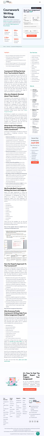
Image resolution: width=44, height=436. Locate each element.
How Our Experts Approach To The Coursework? (16, 63)
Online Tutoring (35, 57)
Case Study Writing (36, 79)
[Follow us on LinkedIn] (37, 421)
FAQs (11, 407)
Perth (24, 402)
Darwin (24, 409)
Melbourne (25, 413)
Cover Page (5, 417)
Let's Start (35, 162)
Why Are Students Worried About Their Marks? (15, 55)
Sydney (24, 400)
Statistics (18, 416)
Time (36, 19)
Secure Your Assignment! (30, 389)
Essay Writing (34, 60)
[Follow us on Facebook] (30, 421)
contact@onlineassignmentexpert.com (35, 415)
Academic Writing (35, 59)
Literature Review (35, 81)
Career (11, 416)
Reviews (11, 411)
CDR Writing (34, 71)
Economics (18, 411)
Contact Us (12, 403)
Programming (18, 413)
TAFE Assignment (35, 62)
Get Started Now (31, 35)
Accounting (18, 414)
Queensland (25, 411)
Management (18, 400)
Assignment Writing (36, 55)
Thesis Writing (35, 78)
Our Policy (12, 405)
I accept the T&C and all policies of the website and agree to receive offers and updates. (32, 32)
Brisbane (24, 406)
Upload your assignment (27, 22)
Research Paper (35, 76)
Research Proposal (35, 70)
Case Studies (12, 409)
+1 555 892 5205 (34, 412)
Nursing (17, 405)
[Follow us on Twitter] (32, 421)
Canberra (24, 408)
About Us (11, 401)
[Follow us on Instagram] (35, 421)
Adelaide (24, 404)
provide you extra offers (16, 341)
